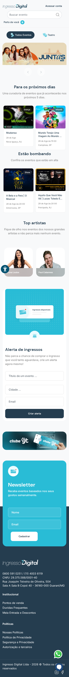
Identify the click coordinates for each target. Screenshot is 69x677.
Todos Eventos (23, 34)
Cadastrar (24, 536)
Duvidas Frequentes (15, 607)
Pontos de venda (13, 603)
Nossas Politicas (13, 632)
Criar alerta (34, 413)
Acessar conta (53, 6)
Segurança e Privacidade (18, 642)
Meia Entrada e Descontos (19, 612)
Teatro (51, 34)
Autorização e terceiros (17, 647)
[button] (28, 72)
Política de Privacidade (17, 637)
